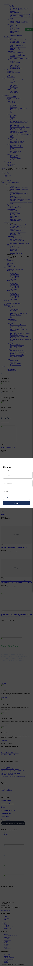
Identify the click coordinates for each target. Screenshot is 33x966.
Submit (16, 503)
